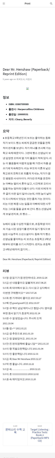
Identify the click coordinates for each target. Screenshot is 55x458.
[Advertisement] (27, 34)
